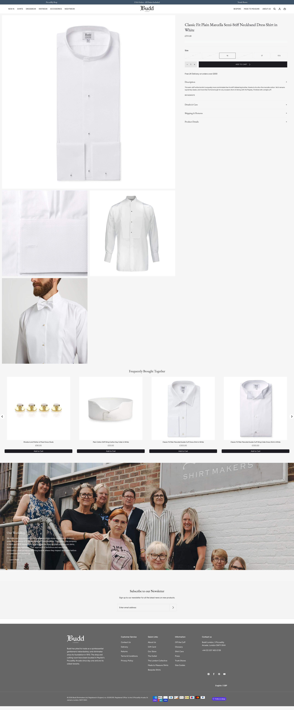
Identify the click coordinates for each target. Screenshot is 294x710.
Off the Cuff (180, 642)
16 (227, 56)
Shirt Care (179, 651)
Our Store (152, 651)
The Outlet (152, 656)
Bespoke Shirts (154, 670)
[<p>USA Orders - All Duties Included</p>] (147, 2)
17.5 (279, 56)
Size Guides (180, 665)
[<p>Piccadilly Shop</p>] (53, 2)
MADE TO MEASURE (252, 9)
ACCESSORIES (56, 9)
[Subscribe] (173, 607)
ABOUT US (267, 9)
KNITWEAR (43, 9)
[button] (274, 9)
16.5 (244, 56)
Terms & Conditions (129, 656)
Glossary (179, 647)
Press (177, 656)
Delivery (124, 647)
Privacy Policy (127, 660)
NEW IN (11, 9)
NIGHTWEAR (70, 9)
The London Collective (157, 660)
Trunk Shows (180, 660)
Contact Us (126, 642)
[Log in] (279, 9)
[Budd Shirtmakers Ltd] (147, 8)
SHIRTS (20, 9)
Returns (124, 651)
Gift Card (152, 647)
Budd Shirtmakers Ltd (80, 697)
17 (262, 56)
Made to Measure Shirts (158, 665)
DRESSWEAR (31, 9)
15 (193, 56)
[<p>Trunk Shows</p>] (241, 2)
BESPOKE (237, 9)
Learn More (14, 559)
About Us (152, 642)
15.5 (210, 56)
